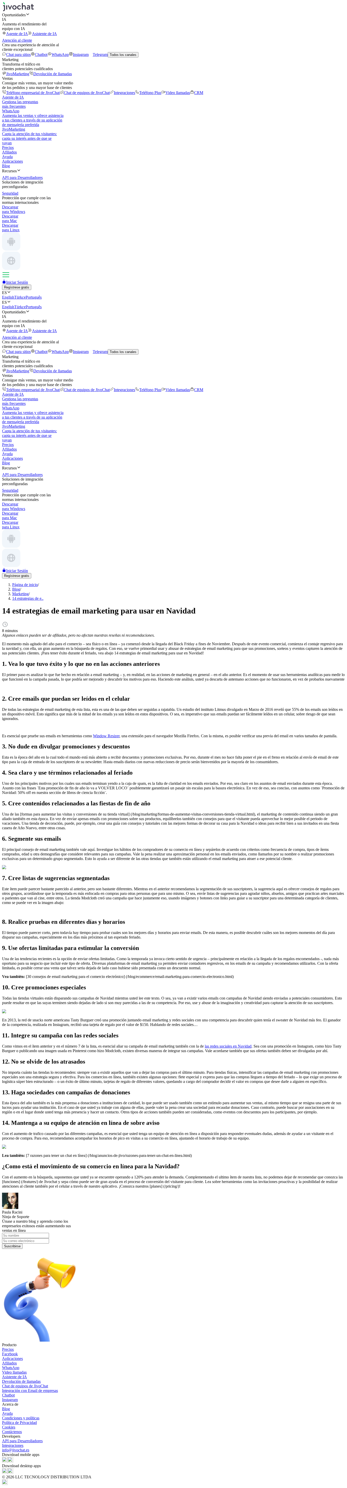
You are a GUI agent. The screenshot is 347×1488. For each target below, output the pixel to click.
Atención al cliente (17, 40)
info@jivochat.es (15, 1450)
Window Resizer (106, 736)
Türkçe (20, 297)
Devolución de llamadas (52, 74)
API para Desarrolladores (22, 1441)
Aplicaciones (12, 161)
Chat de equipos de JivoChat (87, 92)
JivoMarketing (17, 74)
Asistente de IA (44, 34)
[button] (173, 14)
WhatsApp (60, 54)
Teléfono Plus (150, 92)
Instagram (81, 54)
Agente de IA (17, 34)
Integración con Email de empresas (30, 1390)
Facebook (10, 1354)
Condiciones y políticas (20, 1418)
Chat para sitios (18, 54)
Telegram (100, 54)
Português (34, 297)
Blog (6, 166)
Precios (8, 147)
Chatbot (41, 54)
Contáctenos (12, 1432)
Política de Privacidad (19, 1422)
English (8, 297)
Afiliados (9, 152)
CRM (198, 92)
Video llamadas (177, 92)
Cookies (8, 1427)
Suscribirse (12, 1246)
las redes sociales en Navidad (228, 1046)
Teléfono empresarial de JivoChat (33, 92)
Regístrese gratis (16, 287)
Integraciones (124, 92)
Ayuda (7, 157)
